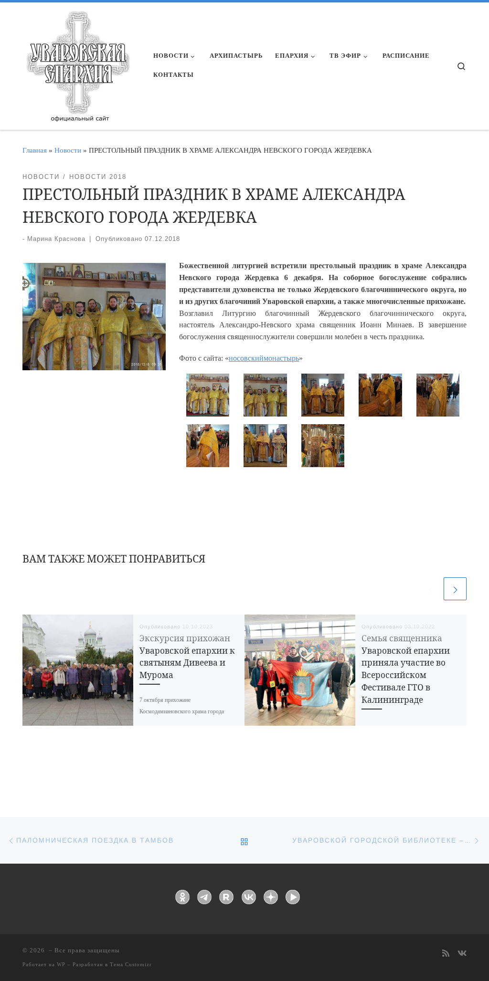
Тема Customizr (131, 964)
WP (61, 964)
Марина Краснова (56, 238)
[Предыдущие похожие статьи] (430, 588)
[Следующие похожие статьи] (455, 588)
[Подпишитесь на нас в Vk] (462, 954)
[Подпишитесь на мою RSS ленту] (445, 954)
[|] (77, 63)
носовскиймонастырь (264, 358)
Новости (67, 150)
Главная (34, 150)
